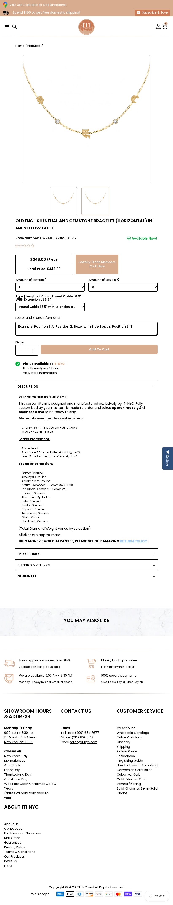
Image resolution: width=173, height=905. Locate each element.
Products (34, 46)
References (126, 756)
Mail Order (12, 838)
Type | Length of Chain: (49, 298)
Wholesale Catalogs (133, 732)
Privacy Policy (14, 847)
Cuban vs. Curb (129, 774)
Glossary (123, 742)
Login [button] (158, 26)
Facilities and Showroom (23, 833)
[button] (6, 26)
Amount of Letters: (31, 279)
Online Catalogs (129, 737)
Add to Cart (99, 349)
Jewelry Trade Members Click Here (97, 264)
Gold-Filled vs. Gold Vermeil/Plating (131, 781)
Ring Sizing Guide (130, 760)
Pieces (20, 341)
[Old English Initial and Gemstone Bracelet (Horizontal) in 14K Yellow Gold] (63, 201)
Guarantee (13, 842)
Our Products (14, 856)
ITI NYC (82, 887)
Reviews (10, 861)
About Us (11, 824)
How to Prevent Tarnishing (137, 765)
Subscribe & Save (155, 12)
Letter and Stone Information (38, 318)
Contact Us (13, 828)
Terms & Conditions (19, 851)
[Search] (14, 26)
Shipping (123, 746)
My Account (126, 728)
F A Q (8, 865)
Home (19, 46)
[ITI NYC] (86, 26)
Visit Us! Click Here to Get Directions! (37, 5)
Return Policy (127, 751)
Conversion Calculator (134, 770)
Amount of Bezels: (104, 279)
